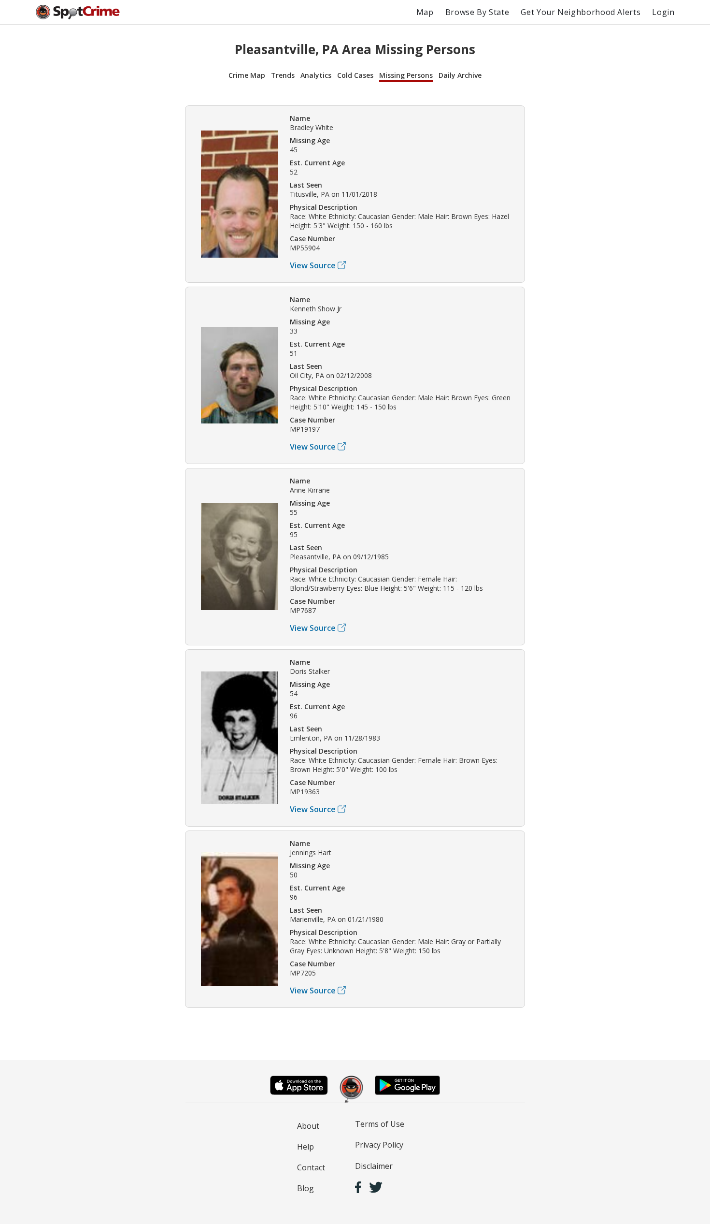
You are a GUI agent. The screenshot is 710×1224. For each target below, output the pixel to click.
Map (425, 12)
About (308, 1126)
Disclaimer (374, 1166)
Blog (305, 1188)
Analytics (315, 75)
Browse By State (477, 12)
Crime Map (246, 75)
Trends (283, 75)
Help (305, 1146)
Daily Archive (460, 75)
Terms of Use (379, 1124)
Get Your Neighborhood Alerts (580, 12)
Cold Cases (355, 75)
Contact (311, 1167)
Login (663, 12)
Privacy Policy (379, 1144)
